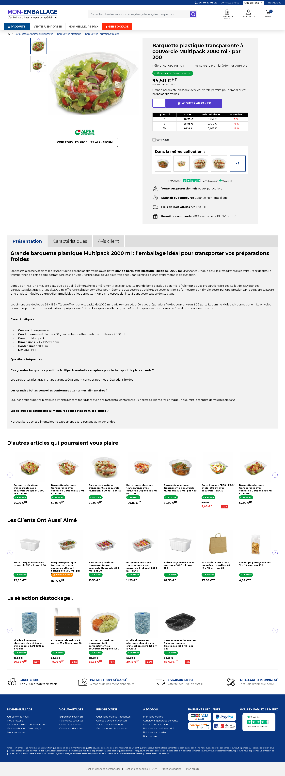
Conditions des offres (71, 728)
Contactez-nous (230, 2)
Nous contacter (16, 732)
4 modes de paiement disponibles (112, 684)
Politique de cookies (154, 732)
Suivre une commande (109, 724)
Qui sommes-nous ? (19, 717)
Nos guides (274, 2)
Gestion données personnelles (103, 768)
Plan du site (150, 736)
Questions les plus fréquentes (113, 717)
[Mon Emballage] (32, 14)
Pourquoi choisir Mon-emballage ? (27, 724)
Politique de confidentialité (158, 728)
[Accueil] (9, 34)
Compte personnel (70, 724)
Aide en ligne (251, 2)
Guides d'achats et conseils (111, 720)
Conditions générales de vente (160, 720)
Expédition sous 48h (71, 717)
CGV (154, 768)
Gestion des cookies (136, 768)
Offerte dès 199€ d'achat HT (186, 684)
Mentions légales (153, 717)
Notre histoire (15, 720)
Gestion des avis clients (156, 724)
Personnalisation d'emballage (24, 728)
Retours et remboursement (112, 728)
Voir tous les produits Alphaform (85, 142)
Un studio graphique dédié (256, 684)
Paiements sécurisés (71, 720)
